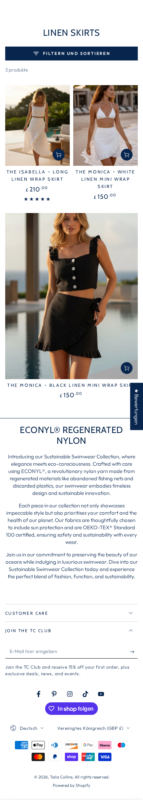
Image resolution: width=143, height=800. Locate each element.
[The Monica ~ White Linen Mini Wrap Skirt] (105, 125)
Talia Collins (61, 776)
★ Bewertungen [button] (136, 407)
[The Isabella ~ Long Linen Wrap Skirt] (37, 125)
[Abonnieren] (134, 651)
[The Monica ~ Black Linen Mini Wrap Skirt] (71, 296)
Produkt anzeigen (59, 155)
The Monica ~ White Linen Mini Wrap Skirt (105, 179)
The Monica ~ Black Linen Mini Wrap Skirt (71, 385)
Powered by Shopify (71, 785)
